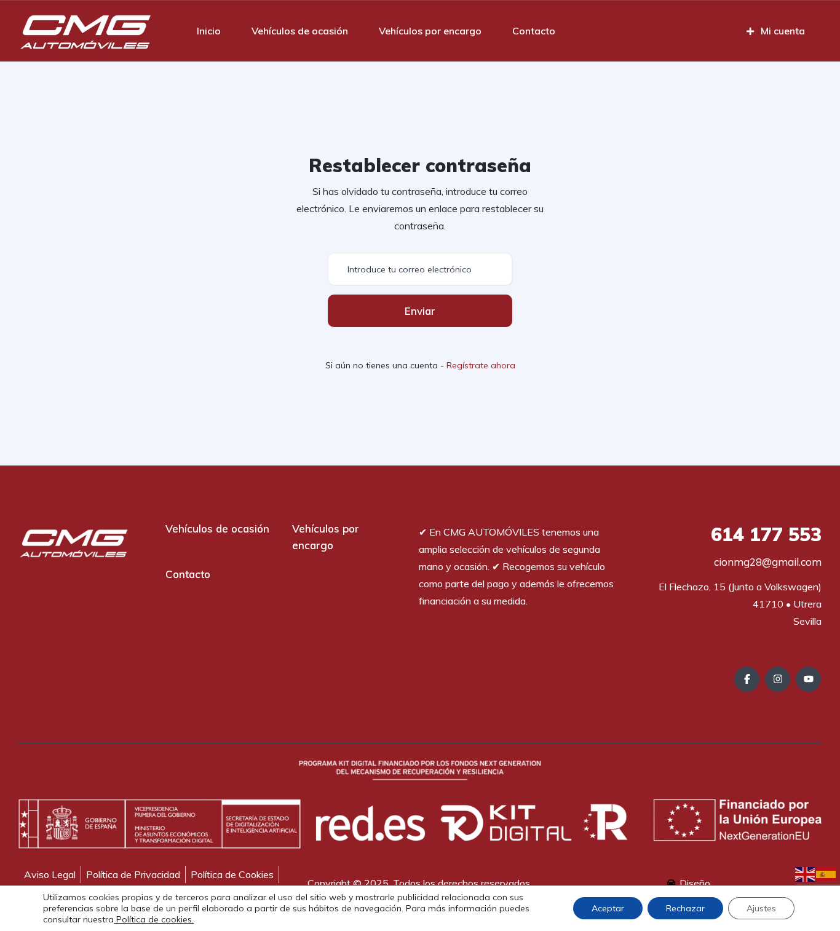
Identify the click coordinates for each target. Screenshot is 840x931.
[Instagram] (777, 679)
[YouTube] (808, 679)
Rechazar (685, 908)
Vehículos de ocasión (300, 31)
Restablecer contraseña (420, 165)
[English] (805, 873)
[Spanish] (826, 873)
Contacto (533, 31)
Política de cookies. (154, 919)
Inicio (209, 31)
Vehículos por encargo (430, 31)
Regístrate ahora (480, 365)
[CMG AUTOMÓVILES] (85, 31)
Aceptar (608, 908)
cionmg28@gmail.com (766, 561)
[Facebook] (746, 679)
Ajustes (761, 908)
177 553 (766, 534)
